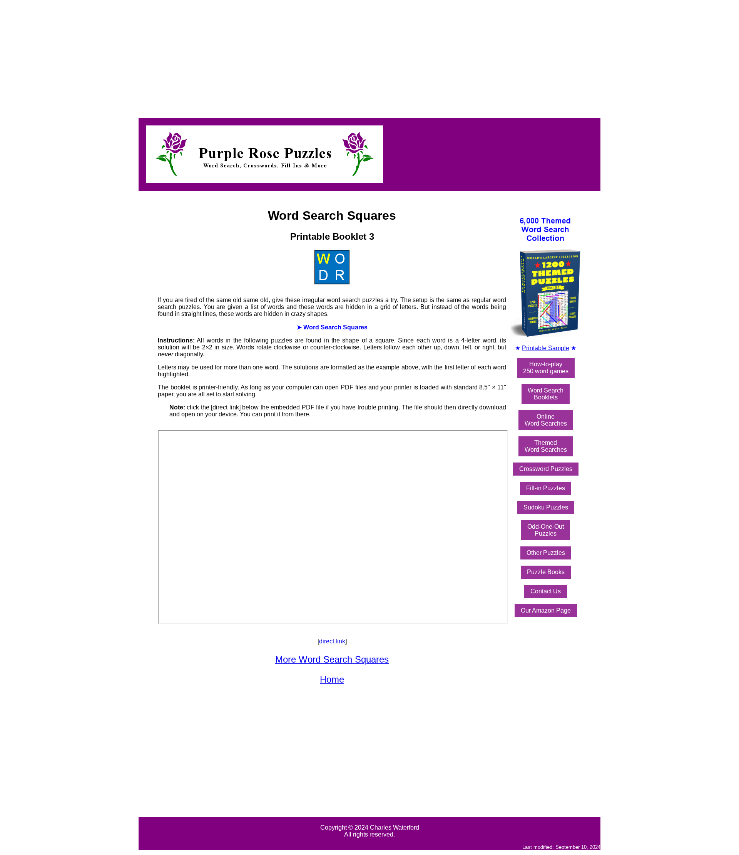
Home (332, 679)
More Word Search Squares (332, 659)
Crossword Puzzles (545, 469)
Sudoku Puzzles (545, 507)
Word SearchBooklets (545, 394)
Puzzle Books (546, 572)
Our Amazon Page (546, 610)
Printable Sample (545, 348)
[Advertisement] (234, 57)
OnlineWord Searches (546, 420)
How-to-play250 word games (545, 367)
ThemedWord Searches (546, 446)
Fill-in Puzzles (545, 488)
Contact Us (545, 591)
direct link (332, 641)
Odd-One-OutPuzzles (545, 530)
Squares (355, 327)
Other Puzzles (546, 552)
